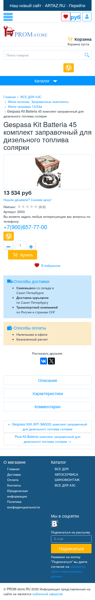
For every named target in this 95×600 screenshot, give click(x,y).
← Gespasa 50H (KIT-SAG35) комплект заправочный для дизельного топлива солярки (47, 426)
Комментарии (47, 406)
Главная (13, 468)
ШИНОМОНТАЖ (67, 479)
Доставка (14, 474)
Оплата (12, 479)
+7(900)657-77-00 (25, 227)
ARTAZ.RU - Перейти (65, 5)
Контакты (14, 485)
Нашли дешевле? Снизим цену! (27, 199)
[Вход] (87, 16)
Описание (47, 380)
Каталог (42, 81)
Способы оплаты (29, 328)
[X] (51, 361)
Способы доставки (31, 281)
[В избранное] (47, 265)
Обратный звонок (68, 67)
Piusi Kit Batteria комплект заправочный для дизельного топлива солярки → (47, 439)
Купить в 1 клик (8, 236)
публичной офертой (47, 593)
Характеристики (47, 393)
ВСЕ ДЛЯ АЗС (65, 485)
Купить (26, 255)
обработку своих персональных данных (68, 571)
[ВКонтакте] (43, 361)
